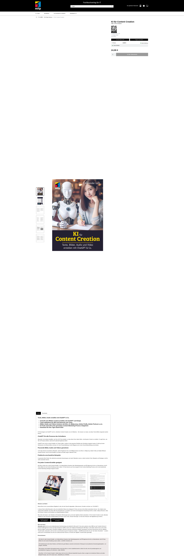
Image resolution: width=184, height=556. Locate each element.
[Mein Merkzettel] (143, 5)
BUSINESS (46, 13)
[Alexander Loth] (114, 29)
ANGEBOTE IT (73, 13)
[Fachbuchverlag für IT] (38, 5)
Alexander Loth (41, 526)
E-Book (114, 42)
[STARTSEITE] (36, 17)
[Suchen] (112, 6)
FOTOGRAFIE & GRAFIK (59, 13)
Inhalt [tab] (38, 413)
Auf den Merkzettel (120, 39)
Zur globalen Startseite (132, 5)
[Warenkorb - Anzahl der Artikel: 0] (147, 5)
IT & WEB (37, 13)
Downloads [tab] (44, 413)
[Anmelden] (140, 5)
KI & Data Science (48, 17)
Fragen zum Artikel (139, 39)
